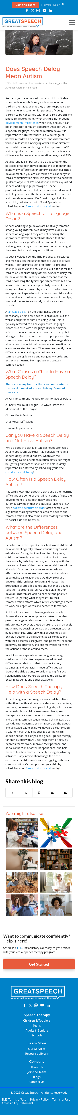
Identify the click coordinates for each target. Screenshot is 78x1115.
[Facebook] (26, 10)
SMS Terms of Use (14, 1099)
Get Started (39, 964)
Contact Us (36, 1082)
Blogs (37, 1077)
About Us (36, 1067)
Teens (37, 1026)
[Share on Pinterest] (39, 792)
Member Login (51, 4)
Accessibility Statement (17, 1103)
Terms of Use (61, 1099)
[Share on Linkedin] (52, 792)
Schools (37, 1035)
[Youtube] (44, 10)
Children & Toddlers (36, 1021)
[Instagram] (38, 10)
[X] (32, 10)
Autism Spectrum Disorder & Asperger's (41, 83)
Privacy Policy (39, 1099)
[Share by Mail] (65, 792)
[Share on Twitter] (25, 792)
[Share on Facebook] (12, 792)
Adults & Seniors (37, 1030)
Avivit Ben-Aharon (14, 87)
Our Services (37, 1049)
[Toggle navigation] (71, 22)
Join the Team (25, 5)
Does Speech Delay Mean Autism (32, 72)
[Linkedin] (50, 10)
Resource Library (36, 1054)
